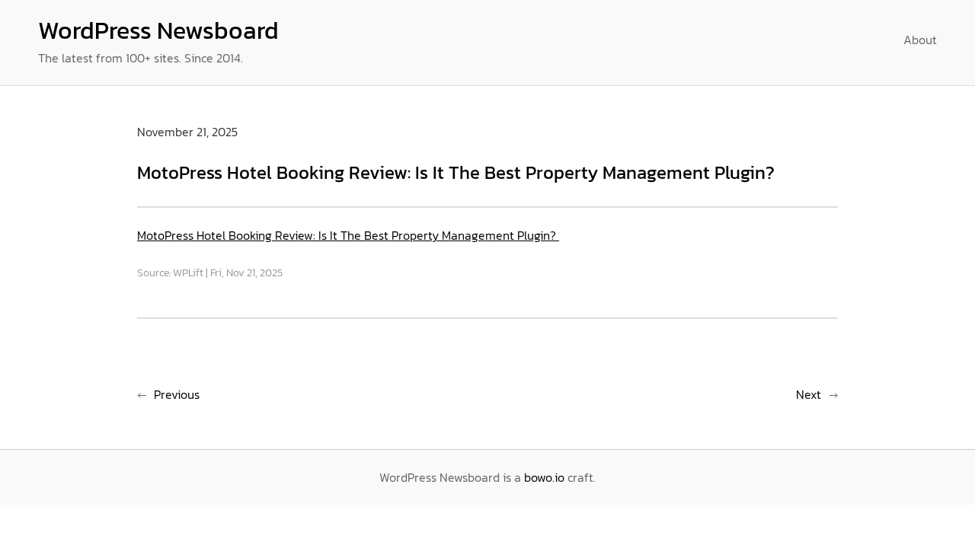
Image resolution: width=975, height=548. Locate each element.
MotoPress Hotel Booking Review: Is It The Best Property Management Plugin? (348, 235)
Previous (177, 394)
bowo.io (544, 477)
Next (808, 394)
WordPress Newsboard (158, 30)
